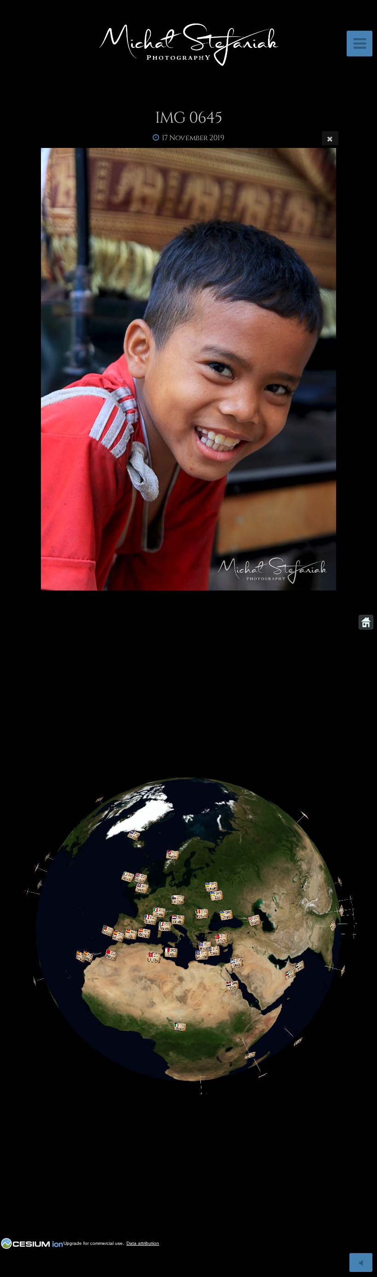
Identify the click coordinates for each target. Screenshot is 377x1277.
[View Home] (366, 622)
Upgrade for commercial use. (93, 1243)
